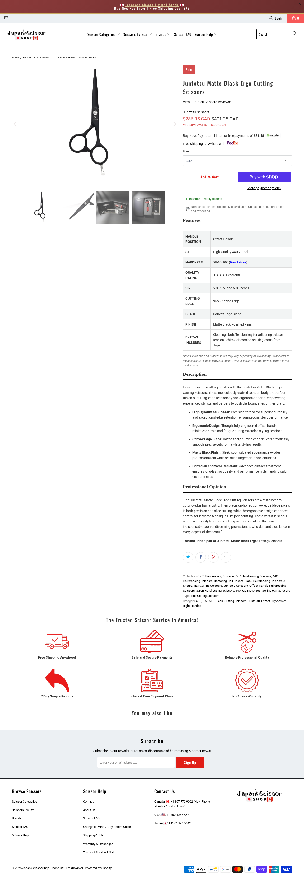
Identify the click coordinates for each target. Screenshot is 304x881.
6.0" (211, 601)
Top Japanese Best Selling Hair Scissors (263, 590)
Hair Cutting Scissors (208, 585)
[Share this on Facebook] (200, 557)
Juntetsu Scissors (196, 112)
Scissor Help (204, 34)
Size (186, 151)
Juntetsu (254, 601)
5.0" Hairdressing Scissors (217, 576)
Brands (161, 34)
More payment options (264, 188)
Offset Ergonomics (274, 601)
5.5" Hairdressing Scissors (253, 576)
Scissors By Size (135, 34)
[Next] (174, 124)
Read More (238, 262)
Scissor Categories (101, 34)
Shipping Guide (93, 835)
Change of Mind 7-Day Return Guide (107, 827)
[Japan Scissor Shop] (27, 34)
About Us (89, 810)
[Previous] (15, 124)
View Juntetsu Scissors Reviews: (207, 102)
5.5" (205, 601)
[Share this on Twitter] (188, 557)
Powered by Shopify (98, 868)
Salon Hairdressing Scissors (215, 590)
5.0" (198, 601)
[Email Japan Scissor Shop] (6, 18)
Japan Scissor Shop (35, 868)
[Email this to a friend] (226, 557)
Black (219, 601)
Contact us (255, 206)
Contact (88, 801)
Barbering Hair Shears (228, 581)
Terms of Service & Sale (99, 852)
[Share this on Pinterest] (213, 557)
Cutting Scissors (235, 601)
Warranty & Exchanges (98, 844)
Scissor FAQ (182, 34)
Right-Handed (192, 606)
